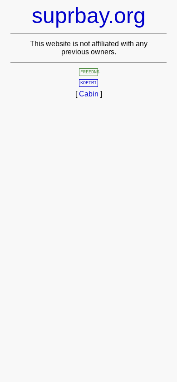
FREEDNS (89, 72)
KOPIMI (88, 83)
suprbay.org (89, 16)
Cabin (88, 94)
